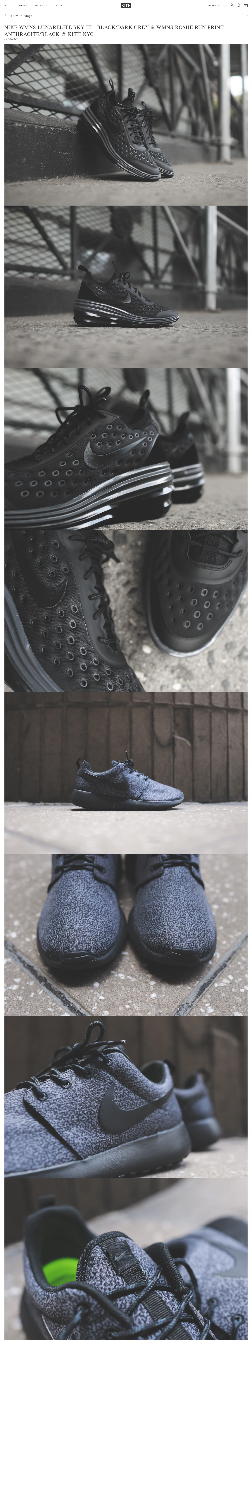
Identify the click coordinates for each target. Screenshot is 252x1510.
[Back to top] (247, 15)
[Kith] (126, 5)
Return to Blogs (20, 15)
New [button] (7, 5)
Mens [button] (23, 5)
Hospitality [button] (217, 5)
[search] (239, 5)
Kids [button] (59, 5)
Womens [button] (41, 5)
